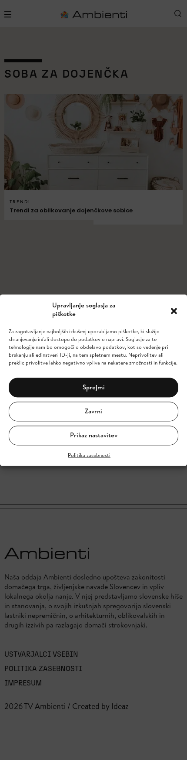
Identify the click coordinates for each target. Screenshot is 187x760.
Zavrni (93, 411)
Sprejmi (94, 387)
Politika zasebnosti (89, 455)
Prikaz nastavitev (93, 435)
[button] (174, 310)
